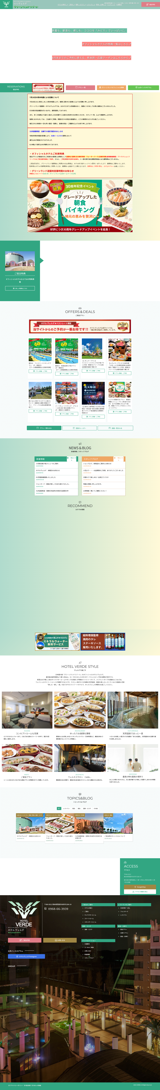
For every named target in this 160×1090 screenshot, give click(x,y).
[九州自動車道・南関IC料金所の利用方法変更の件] (56, 492)
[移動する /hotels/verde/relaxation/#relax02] (80, 778)
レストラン (66, 808)
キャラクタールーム (90, 915)
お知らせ (19, 815)
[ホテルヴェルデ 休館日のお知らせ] (56, 471)
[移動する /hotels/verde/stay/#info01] (27, 735)
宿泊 (73, 808)
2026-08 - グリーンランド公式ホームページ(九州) (59, 173)
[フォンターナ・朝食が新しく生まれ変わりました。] (56, 485)
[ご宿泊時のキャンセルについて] (118, 827)
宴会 (79, 808)
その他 (96, 808)
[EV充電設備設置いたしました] (56, 478)
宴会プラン (123, 929)
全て (59, 808)
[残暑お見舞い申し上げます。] (103, 485)
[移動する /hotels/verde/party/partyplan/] (27, 778)
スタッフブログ (89, 958)
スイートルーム (89, 918)
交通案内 (87, 944)
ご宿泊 (86, 911)
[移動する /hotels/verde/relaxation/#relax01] (133, 735)
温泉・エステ (87, 808)
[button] (150, 4)
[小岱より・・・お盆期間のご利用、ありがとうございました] (103, 471)
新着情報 (87, 954)
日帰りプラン (124, 933)
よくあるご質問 (89, 947)
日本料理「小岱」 (125, 908)
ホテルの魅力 (88, 908)
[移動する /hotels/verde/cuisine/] (80, 735)
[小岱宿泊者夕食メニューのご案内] (56, 465)
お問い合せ (88, 951)
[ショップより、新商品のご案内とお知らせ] (103, 465)
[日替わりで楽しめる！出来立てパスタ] (103, 478)
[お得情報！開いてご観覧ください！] (103, 492)
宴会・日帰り (124, 936)
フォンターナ (124, 911)
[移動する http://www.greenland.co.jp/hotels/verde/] (26, 4)
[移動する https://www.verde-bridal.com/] (133, 778)
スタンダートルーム (90, 922)
